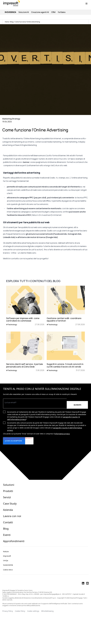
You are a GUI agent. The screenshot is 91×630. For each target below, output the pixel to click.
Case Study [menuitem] (10, 503)
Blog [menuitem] (6, 528)
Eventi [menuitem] (7, 535)
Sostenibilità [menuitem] (8, 565)
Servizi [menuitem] (7, 497)
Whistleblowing (47, 611)
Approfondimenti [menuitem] (13, 541)
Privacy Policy (7, 611)
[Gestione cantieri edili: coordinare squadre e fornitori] (66, 306)
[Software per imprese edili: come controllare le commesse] (25, 306)
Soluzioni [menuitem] (8, 484)
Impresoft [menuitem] (7, 556)
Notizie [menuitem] (6, 551)
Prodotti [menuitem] (8, 491)
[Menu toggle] (86, 3)
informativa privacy (62, 434)
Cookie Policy (20, 611)
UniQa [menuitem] (5, 560)
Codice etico (8, 570)
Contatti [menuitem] (8, 522)
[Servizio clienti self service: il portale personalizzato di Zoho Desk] (25, 352)
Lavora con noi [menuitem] (12, 516)
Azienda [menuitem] (8, 509)
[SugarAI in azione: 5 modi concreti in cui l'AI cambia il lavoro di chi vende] (66, 352)
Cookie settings (33, 611)
